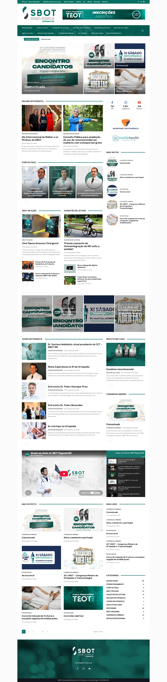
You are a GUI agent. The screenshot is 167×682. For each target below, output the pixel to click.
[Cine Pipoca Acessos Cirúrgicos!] (41, 226)
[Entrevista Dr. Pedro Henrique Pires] (34, 391)
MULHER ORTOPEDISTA (30, 133)
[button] (142, 30)
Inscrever (139, 101)
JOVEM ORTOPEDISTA (55, 350)
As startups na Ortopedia (62, 426)
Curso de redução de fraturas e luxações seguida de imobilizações (132, 221)
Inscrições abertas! (74, 616)
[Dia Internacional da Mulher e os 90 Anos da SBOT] (42, 118)
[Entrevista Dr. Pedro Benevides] (34, 410)
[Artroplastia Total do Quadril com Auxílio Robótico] (89, 182)
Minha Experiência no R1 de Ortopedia (68, 366)
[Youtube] (143, 1)
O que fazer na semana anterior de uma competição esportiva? (89, 279)
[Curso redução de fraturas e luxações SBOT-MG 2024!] (28, 277)
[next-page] (26, 202)
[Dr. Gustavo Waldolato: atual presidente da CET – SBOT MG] (34, 351)
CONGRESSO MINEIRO (32, 82)
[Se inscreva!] (130, 55)
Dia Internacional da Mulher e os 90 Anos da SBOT (40, 138)
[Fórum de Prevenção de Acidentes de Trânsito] (28, 265)
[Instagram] (141, 1)
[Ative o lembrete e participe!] (99, 55)
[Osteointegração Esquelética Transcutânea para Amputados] (35, 182)
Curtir (112, 101)
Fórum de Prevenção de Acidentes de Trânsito (45, 263)
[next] (141, 39)
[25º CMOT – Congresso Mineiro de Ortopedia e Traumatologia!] (99, 81)
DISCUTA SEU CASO (113, 372)
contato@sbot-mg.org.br (83, 663)
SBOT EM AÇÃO (27, 240)
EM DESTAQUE (120, 62)
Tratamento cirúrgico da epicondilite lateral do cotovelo (62, 193)
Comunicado (125, 163)
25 (42, 632)
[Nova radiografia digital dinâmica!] (70, 268)
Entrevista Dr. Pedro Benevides (65, 405)
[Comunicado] (52, 68)
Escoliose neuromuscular (120, 369)
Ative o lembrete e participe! (51, 39)
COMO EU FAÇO (35, 188)
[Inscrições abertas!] (83, 598)
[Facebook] (138, 1)
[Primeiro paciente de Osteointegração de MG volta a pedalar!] (83, 226)
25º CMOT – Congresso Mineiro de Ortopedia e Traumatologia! (81, 576)
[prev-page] (23, 202)
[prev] (138, 39)
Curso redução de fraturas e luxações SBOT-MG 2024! (47, 275)
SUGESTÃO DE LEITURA (72, 240)
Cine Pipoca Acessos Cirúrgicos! (40, 243)
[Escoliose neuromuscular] (125, 354)
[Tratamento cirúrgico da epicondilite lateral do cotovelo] (62, 182)
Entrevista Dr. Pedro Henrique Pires (68, 386)
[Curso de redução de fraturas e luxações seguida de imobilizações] (130, 81)
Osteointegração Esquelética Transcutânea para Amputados (35, 193)
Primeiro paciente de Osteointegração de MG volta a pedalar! (81, 246)
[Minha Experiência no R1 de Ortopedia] (34, 371)
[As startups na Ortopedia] (34, 430)
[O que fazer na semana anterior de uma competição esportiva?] (70, 280)
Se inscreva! (125, 192)
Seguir (125, 101)
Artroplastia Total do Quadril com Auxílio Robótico (89, 194)
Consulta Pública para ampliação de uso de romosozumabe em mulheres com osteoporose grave (82, 140)
